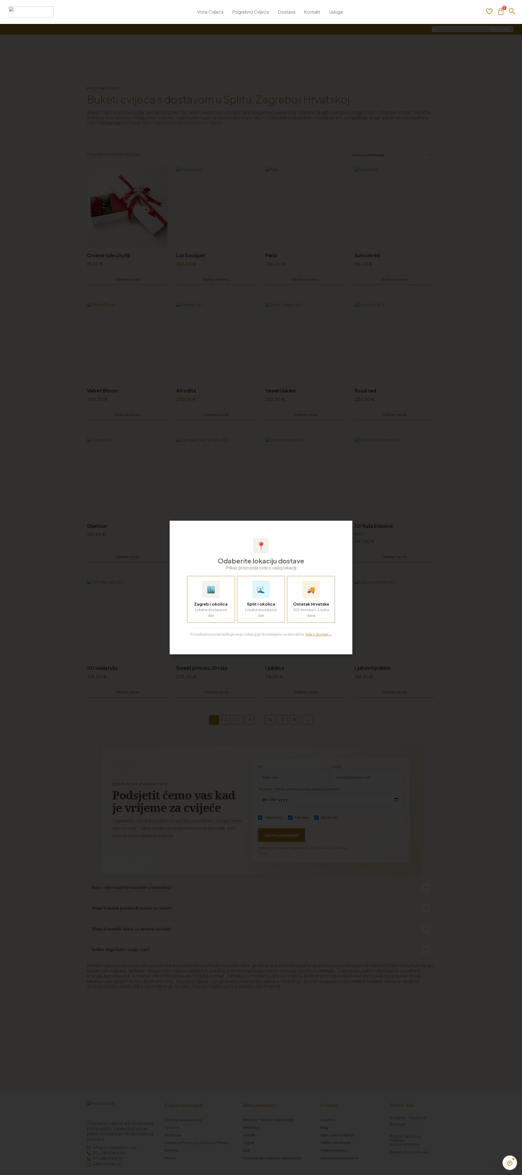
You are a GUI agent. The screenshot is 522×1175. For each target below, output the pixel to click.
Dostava (286, 12)
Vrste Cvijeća (210, 12)
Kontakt (312, 12)
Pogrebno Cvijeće (250, 12)
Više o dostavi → (318, 634)
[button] (344, 527)
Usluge (336, 12)
